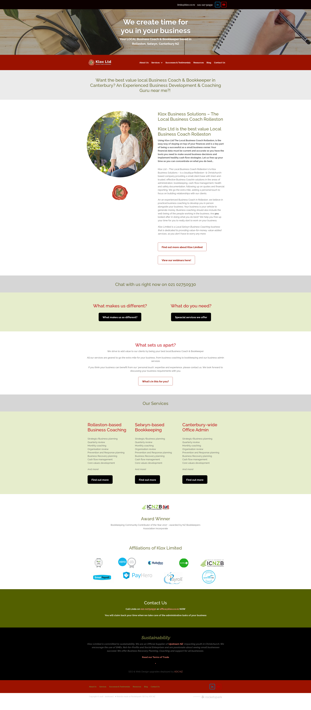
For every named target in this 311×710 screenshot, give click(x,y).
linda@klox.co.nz (186, 4)
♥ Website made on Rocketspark (128, 696)
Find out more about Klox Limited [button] (182, 247)
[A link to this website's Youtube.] (224, 4)
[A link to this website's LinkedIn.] (217, 4)
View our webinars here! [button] (176, 260)
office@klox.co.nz (169, 608)
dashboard (109, 696)
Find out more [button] (100, 479)
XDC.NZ (178, 671)
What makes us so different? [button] (120, 317)
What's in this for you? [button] (155, 381)
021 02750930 (148, 608)
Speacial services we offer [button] (191, 317)
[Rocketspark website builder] (207, 697)
